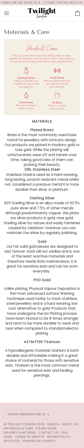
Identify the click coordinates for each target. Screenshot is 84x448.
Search (53, 424)
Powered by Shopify (39, 441)
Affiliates (12, 441)
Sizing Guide (46, 428)
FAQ (64, 433)
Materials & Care (18, 428)
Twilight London (21, 424)
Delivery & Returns (20, 433)
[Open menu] (11, 13)
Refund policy (59, 437)
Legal (8, 437)
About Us (70, 424)
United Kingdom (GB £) (27, 414)
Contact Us (48, 433)
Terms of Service (30, 437)
